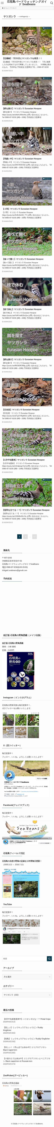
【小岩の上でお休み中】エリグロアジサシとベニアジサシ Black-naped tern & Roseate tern (26, 1061)
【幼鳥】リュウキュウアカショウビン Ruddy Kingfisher (26, 1040)
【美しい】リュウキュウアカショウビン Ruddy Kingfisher (23, 1030)
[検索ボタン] (51, 3)
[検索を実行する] (49, 958)
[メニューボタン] (2, 3)
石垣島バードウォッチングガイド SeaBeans (27, 3)
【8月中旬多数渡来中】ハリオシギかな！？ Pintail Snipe (26, 1020)
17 (35, 537)
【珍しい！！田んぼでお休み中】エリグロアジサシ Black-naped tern (24, 1050)
